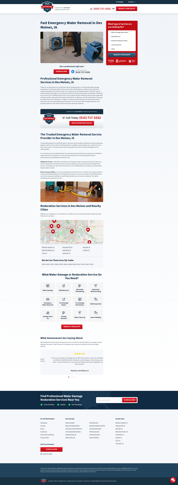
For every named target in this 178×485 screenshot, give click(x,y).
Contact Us (43, 432)
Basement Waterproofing (97, 426)
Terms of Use (105, 481)
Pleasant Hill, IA (67, 247)
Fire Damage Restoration (73, 432)
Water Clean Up (70, 438)
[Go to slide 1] (68, 377)
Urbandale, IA (66, 250)
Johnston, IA (66, 253)
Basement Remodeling (72, 426)
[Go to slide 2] (70, 377)
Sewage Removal (94, 435)
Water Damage (70, 423)
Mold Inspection (94, 432)
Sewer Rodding (94, 438)
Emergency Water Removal (73, 429)
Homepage (119, 2)
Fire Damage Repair (95, 429)
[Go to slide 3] (72, 377)
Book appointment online (82, 123)
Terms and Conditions (47, 435)
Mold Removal (93, 423)
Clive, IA (44, 253)
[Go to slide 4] (74, 377)
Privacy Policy (44, 438)
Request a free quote (126, 8)
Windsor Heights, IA (48, 247)
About (42, 429)
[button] (72, 231)
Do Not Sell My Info (96, 481)
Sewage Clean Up (70, 435)
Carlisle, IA (86, 250)
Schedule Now (61, 71)
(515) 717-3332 (90, 118)
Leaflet (101, 242)
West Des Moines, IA (48, 250)
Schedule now (129, 400)
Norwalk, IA (86, 247)
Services (43, 426)
